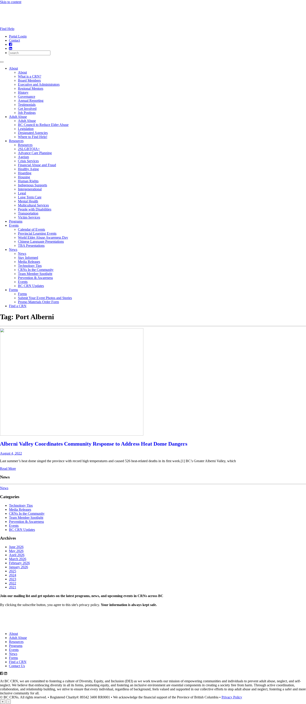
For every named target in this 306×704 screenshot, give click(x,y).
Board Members (29, 80)
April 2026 (16, 555)
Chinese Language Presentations (41, 241)
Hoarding (24, 173)
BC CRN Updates (31, 286)
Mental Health (28, 201)
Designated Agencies (33, 133)
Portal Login (18, 36)
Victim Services (29, 217)
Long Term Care (29, 197)
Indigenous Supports (32, 185)
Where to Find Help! (32, 137)
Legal (22, 193)
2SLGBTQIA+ (29, 149)
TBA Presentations (31, 245)
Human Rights (28, 181)
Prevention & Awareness (35, 278)
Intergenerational (30, 189)
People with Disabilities (34, 209)
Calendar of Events (31, 229)
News (13, 249)
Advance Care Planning (35, 153)
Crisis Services (28, 161)
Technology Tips (30, 266)
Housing (24, 177)
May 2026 (16, 551)
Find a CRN (17, 306)
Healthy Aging (28, 169)
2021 (12, 587)
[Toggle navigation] (2, 62)
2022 (12, 583)
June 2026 (16, 547)
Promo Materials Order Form (38, 302)
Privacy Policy (232, 697)
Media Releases (29, 262)
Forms (13, 290)
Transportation (28, 213)
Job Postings (27, 113)
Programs (15, 221)
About (13, 68)
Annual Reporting (30, 100)
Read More (8, 468)
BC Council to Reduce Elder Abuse (43, 125)
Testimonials (27, 104)
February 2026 (19, 563)
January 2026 (18, 567)
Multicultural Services (33, 205)
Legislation (26, 129)
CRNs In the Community (36, 270)
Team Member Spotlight (35, 274)
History (23, 92)
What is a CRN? (29, 76)
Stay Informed (28, 257)
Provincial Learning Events (37, 233)
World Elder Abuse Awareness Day (43, 237)
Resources (16, 141)
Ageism (23, 157)
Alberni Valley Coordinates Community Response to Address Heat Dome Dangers (93, 444)
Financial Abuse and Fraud (37, 165)
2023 (12, 579)
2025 (12, 571)
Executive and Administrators (39, 84)
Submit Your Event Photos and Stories (45, 298)
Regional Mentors (30, 88)
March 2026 (17, 559)
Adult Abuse (18, 117)
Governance (26, 96)
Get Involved (27, 109)
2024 (12, 575)
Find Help (7, 29)
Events (14, 225)
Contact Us (17, 666)
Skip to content (10, 2)
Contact (14, 40)
